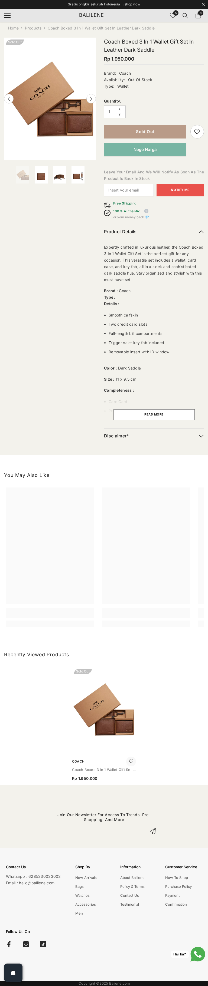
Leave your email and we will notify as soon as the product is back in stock (154, 175)
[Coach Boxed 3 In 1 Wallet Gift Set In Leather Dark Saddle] (104, 709)
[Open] (13, 973)
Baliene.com (119, 983)
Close (203, 4)
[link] (197, 131)
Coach (125, 73)
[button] (9, 99)
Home (13, 28)
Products (33, 28)
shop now (133, 4)
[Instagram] (26, 944)
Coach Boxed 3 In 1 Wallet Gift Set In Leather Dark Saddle (104, 770)
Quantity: (112, 101)
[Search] (185, 15)
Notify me (180, 190)
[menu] (7, 15)
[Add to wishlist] (131, 761)
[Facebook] (8, 944)
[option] (50, 99)
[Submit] (153, 830)
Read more (154, 414)
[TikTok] (43, 944)
